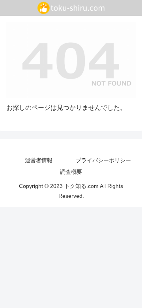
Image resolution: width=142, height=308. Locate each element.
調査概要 (71, 172)
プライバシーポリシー (103, 160)
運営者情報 (38, 160)
